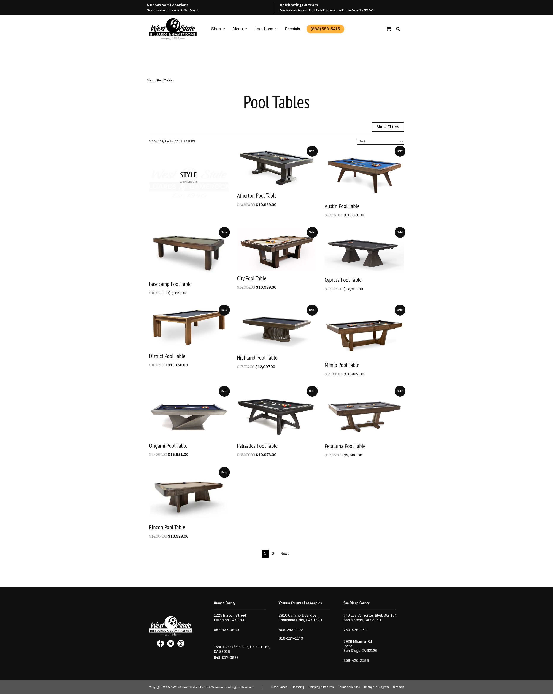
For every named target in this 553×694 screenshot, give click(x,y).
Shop (216, 29)
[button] (398, 29)
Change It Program (376, 687)
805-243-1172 (291, 630)
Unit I (254, 647)
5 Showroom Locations (167, 5)
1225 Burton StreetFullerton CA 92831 (230, 617)
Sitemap (398, 687)
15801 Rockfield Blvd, (231, 647)
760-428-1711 (356, 630)
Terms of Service (349, 687)
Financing (298, 687)
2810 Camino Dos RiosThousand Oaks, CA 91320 (300, 617)
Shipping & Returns (321, 687)
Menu (237, 29)
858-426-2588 (356, 660)
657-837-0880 (226, 630)
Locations (263, 29)
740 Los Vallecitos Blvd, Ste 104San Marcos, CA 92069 (370, 617)
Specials (292, 29)
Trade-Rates (279, 687)
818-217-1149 (291, 638)
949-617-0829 (226, 657)
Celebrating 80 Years (299, 5)
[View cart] (388, 29)
